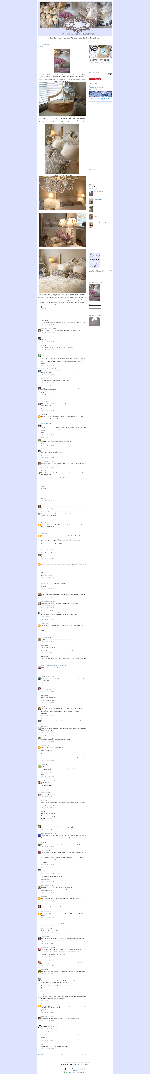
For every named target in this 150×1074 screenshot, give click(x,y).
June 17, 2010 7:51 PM (47, 445)
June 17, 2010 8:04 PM (47, 467)
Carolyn (43, 764)
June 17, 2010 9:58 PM (47, 607)
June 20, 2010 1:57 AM (47, 1000)
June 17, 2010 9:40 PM (47, 577)
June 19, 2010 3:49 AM (47, 943)
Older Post (84, 1054)
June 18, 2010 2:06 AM (47, 662)
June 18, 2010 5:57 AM (47, 691)
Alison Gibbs (44, 936)
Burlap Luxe (44, 977)
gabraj (42, 685)
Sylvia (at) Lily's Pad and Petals (48, 903)
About (60, 38)
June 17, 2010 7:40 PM (47, 434)
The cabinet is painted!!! (98, 207)
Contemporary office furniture (47, 1031)
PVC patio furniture (45, 928)
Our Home (86, 38)
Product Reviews (95, 38)
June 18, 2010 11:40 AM (48, 829)
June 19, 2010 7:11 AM (47, 973)
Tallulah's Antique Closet (46, 676)
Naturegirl (43, 969)
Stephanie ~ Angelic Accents (47, 385)
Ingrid (42, 592)
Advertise (74, 38)
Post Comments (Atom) (48, 1057)
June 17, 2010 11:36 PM (48, 641)
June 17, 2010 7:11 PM (47, 374)
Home (51, 38)
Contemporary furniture (46, 1038)
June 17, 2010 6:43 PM (47, 365)
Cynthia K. (43, 470)
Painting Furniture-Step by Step (99, 191)
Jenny (42, 994)
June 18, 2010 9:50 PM (47, 925)
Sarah (42, 522)
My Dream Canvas (45, 911)
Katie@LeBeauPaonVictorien (47, 601)
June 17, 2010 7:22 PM (47, 382)
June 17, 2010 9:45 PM (47, 597)
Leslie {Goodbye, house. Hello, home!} (49, 780)
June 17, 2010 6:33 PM (47, 324)
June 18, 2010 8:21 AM (47, 760)
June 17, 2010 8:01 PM (47, 457)
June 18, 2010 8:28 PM (47, 917)
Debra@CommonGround (46, 448)
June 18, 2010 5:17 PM (47, 900)
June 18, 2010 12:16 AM (48, 652)
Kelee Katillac (44, 486)
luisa (42, 824)
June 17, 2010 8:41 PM (47, 519)
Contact (80, 38)
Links (68, 38)
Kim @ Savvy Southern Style (47, 328)
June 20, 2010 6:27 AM (47, 1020)
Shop (55, 38)
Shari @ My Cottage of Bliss (47, 947)
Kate (42, 1044)
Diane (42, 718)
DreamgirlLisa (44, 1024)
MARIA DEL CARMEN (46, 885)
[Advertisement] (100, 115)
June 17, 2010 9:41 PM (47, 588)
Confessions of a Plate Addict (47, 368)
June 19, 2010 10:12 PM (48, 990)
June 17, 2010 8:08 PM (47, 483)
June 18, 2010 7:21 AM (47, 732)
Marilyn (43, 867)
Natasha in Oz (44, 352)
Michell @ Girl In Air (45, 792)
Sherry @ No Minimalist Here (47, 610)
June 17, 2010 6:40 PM (47, 349)
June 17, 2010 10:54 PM (48, 634)
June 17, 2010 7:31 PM (47, 410)
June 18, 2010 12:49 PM (48, 846)
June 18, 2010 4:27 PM (47, 892)
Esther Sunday (44, 745)
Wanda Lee (43, 533)
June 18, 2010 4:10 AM (47, 673)
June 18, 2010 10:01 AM (48, 796)
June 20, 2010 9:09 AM (47, 1028)
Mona (42, 921)
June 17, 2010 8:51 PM (47, 558)
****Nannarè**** (45, 637)
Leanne (43, 345)
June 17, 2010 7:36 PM (47, 420)
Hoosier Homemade (45, 552)
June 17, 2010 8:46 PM (47, 549)
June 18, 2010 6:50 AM (47, 702)
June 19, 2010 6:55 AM (47, 956)
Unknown (43, 414)
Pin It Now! (40, 46)
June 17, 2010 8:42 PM (47, 530)
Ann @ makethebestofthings (47, 833)
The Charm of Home (45, 437)
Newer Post (40, 1054)
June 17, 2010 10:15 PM (48, 619)
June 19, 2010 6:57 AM (47, 965)
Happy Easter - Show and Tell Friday (100, 222)
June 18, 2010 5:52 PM (47, 908)
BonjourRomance (45, 423)
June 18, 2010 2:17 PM (47, 881)
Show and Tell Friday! (44, 44)
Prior (42, 504)
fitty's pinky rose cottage (46, 735)
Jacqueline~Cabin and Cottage (47, 461)
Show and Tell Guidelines (62, 295)
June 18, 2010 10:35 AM (48, 807)
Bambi (42, 896)
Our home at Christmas (97, 199)
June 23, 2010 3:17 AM (47, 1040)
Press (64, 38)
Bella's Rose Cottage (45, 511)
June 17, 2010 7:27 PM (47, 398)
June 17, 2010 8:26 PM (47, 508)
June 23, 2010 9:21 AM (47, 1048)
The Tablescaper (44, 850)
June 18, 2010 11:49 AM (48, 839)
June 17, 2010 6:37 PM (47, 341)
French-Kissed (44, 581)
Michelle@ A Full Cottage (46, 335)
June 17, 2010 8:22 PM (47, 500)
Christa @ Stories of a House (47, 1016)
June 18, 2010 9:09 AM (47, 776)
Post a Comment (41, 1052)
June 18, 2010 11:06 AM (48, 820)
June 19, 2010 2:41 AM (47, 932)
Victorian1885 (44, 401)
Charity (43, 726)
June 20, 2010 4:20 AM (47, 1012)
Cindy (42, 706)
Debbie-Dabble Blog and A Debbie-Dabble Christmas (52, 665)
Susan (42, 842)
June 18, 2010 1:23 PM (47, 864)
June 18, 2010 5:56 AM (47, 682)
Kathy (42, 1003)
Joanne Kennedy (44, 623)
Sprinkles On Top (83, 1064)
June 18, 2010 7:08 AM (47, 723)
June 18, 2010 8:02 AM (47, 741)
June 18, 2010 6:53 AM (47, 715)
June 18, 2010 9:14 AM (47, 789)
